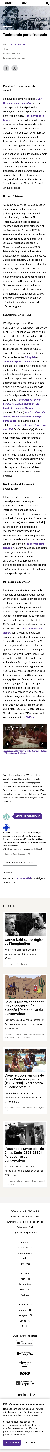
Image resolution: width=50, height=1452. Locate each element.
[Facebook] (6, 68)
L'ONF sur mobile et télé (25, 1336)
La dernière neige (26, 782)
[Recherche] (47, 3)
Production (25, 1279)
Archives (25, 1295)
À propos (25, 1242)
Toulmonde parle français (26, 798)
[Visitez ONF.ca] (29, 3)
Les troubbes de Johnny (30, 790)
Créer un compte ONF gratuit (25, 1211)
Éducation (25, 1289)
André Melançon (10, 775)
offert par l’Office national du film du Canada (25, 752)
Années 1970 (23, 775)
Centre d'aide (25, 1247)
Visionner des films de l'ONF (25, 1216)
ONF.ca (29, 717)
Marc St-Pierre (16, 44)
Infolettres (25, 1264)
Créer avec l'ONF (25, 1227)
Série (11, 798)
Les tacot (14, 790)
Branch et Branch (10, 779)
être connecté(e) (22, 878)
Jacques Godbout (10, 782)
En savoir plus (31, 1443)
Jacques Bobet (34, 779)
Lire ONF (8, 3)
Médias (25, 1258)
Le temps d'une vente (21, 786)
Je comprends (12, 1443)
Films (5, 49)
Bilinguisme (35, 775)
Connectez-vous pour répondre (20, 862)
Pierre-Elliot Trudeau (30, 794)
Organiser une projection (25, 1232)
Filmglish (23, 779)
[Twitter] (14, 68)
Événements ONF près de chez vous (25, 1222)
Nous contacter (25, 1253)
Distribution (25, 1284)
